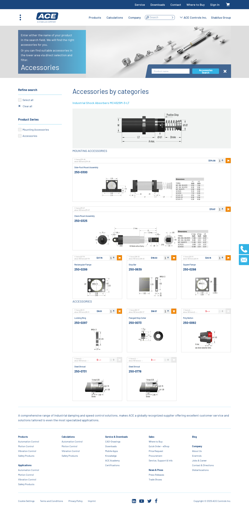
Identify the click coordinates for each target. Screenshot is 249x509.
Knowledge (111, 455)
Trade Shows (155, 479)
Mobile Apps (111, 451)
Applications (25, 465)
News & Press (156, 470)
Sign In (215, 4)
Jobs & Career (199, 460)
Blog (194, 436)
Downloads (157, 4)
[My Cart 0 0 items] (228, 5)
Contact (175, 4)
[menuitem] (95, 17)
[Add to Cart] (228, 160)
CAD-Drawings (112, 441)
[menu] (115, 17)
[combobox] (170, 71)
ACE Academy (112, 460)
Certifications (112, 465)
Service (140, 4)
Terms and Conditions (51, 501)
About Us (197, 451)
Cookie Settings (26, 501)
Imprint (92, 501)
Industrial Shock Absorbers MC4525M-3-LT (100, 103)
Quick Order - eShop (159, 446)
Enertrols (197, 455)
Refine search (27, 90)
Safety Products (26, 455)
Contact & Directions (203, 465)
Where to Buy (195, 4)
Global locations (200, 470)
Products (23, 436)
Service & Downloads (116, 436)
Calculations (68, 436)
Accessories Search (205, 71)
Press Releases (156, 474)
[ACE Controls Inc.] (47, 17)
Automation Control (28, 441)
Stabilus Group (221, 17)
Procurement (155, 455)
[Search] (172, 17)
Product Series (28, 119)
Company (197, 446)
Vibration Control (27, 451)
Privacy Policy (75, 501)
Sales (151, 436)
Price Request (156, 451)
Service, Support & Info (160, 460)
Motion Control (26, 446)
